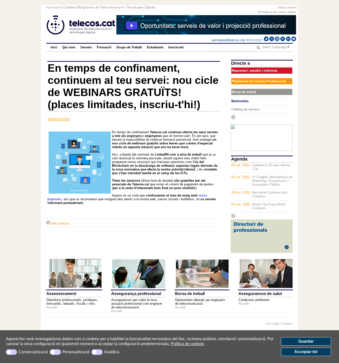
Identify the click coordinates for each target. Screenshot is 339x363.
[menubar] (124, 47)
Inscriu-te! (176, 47)
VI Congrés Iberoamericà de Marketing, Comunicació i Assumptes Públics (272, 180)
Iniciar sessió (287, 7)
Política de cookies (187, 344)
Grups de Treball (129, 47)
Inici (54, 47)
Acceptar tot (305, 352)
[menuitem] (54, 47)
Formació (104, 47)
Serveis (86, 47)
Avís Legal (272, 323)
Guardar (306, 341)
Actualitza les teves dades (277, 12)
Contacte (287, 323)
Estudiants (155, 47)
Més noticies (59, 223)
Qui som (68, 47)
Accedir (51, 307)
